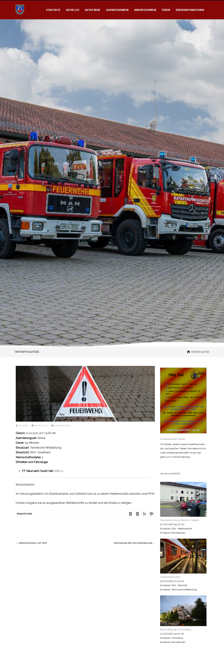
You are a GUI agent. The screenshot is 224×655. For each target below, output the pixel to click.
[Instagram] (137, 513)
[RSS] (144, 513)
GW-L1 (58, 471)
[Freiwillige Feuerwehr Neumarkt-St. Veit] (20, 17)
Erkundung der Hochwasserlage (134, 543)
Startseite (53, 10)
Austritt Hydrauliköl (170, 577)
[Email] (151, 513)
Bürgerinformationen (190, 10)
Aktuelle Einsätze (62, 425)
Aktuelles (72, 10)
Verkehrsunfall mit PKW (31, 543)
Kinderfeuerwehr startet (172, 439)
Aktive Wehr (92, 10)
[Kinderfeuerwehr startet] (183, 401)
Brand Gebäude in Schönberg (175, 629)
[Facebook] (130, 513)
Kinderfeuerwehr (145, 10)
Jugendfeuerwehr (117, 10)
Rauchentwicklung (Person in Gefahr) (179, 520)
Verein (166, 10)
